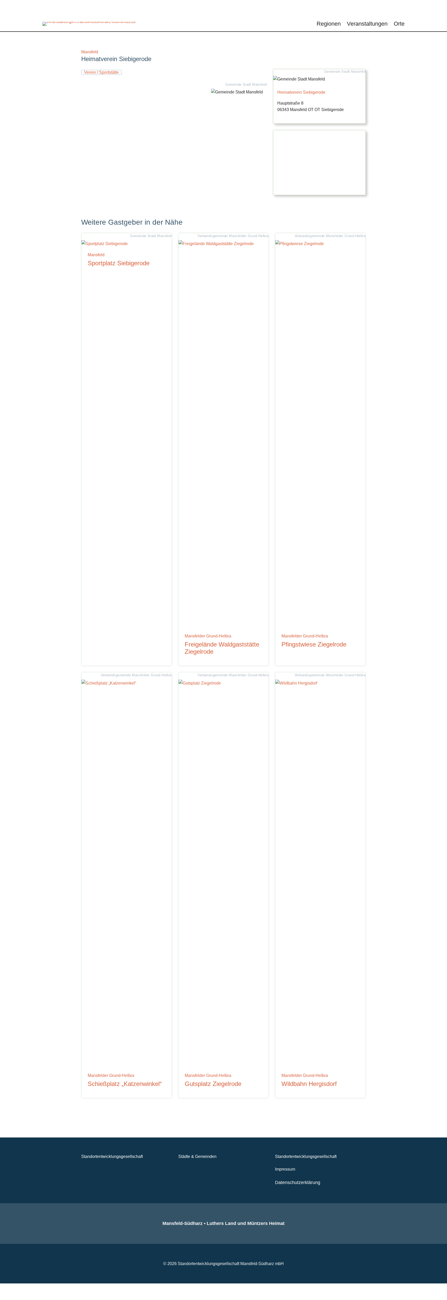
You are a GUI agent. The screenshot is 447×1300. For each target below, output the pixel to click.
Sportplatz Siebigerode (119, 263)
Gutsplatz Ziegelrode (213, 1084)
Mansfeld (89, 52)
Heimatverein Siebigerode (301, 92)
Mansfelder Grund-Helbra (208, 636)
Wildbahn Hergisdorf (309, 1084)
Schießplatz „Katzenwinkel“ (125, 1084)
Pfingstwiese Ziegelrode (313, 644)
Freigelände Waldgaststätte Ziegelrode (222, 648)
